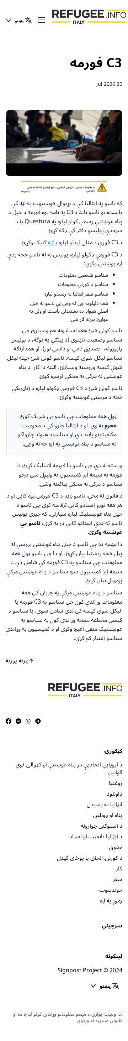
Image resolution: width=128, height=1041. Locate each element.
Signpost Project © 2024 (90, 970)
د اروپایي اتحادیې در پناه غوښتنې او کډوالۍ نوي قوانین (69, 768)
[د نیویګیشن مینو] (41, 20)
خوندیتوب (110, 890)
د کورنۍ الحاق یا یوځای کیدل (89, 858)
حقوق (115, 847)
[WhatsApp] (28, 721)
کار (119, 869)
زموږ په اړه (111, 901)
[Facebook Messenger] (18, 721)
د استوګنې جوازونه (101, 826)
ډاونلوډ (114, 794)
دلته (52, 242)
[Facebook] (8, 721)
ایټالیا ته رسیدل (104, 804)
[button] (18, 20)
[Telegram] (38, 721)
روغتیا (115, 783)
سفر (117, 879)
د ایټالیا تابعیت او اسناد (95, 836)
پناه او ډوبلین (107, 815)
